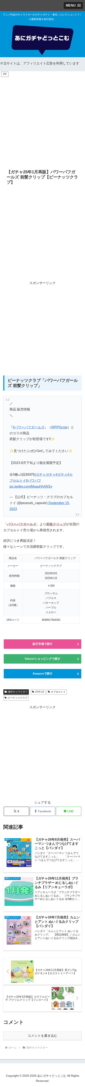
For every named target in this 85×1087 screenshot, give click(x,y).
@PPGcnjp (59, 427)
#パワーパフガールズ (28, 427)
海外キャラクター (18, 691)
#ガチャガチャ (45, 474)
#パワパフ (33, 480)
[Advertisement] (42, 120)
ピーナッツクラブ (17, 697)
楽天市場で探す (42, 643)
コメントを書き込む (42, 1035)
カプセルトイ (58, 691)
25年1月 (39, 691)
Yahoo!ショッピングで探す (42, 658)
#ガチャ (61, 474)
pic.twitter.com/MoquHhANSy (30, 486)
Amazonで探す (43, 673)
